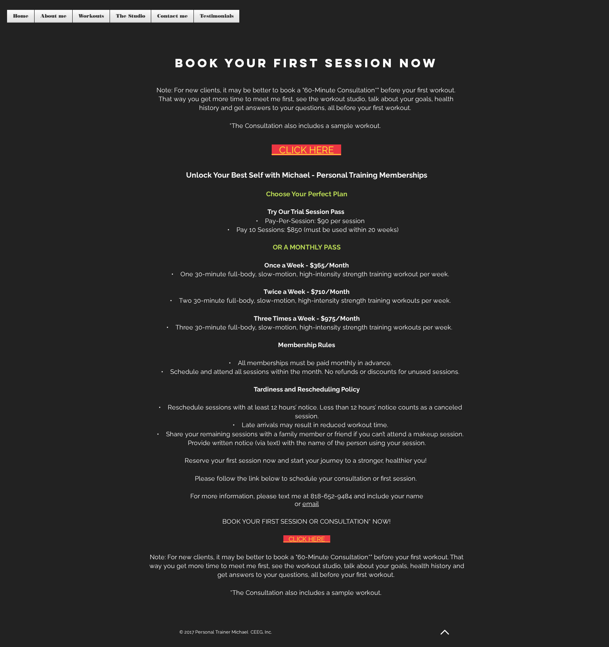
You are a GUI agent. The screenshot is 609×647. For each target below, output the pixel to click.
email (310, 503)
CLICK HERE (306, 539)
